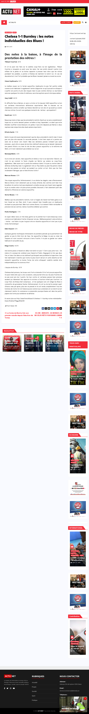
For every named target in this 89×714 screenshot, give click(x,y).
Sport (33, 696)
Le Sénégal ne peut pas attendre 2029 (77, 648)
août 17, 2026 (76, 381)
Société (34, 691)
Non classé (8, 32)
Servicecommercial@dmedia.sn (69, 691)
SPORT (14, 32)
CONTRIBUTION (74, 643)
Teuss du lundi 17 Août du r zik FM (78, 378)
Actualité (34, 682)
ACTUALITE (12, 22)
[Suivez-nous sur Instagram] (10, 688)
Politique (34, 700)
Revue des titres (75, 259)
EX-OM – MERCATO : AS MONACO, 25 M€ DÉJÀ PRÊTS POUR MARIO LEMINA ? (48, 315)
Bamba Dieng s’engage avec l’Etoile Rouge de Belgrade (11, 344)
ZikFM (77, 22)
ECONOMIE (73, 462)
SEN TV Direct (67, 22)
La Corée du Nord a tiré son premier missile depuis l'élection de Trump (19, 315)
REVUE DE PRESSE (75, 257)
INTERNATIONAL (74, 555)
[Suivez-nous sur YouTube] (14, 688)
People (34, 687)
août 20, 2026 (76, 651)
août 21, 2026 (76, 127)
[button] (82, 22)
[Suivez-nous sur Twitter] (7, 688)
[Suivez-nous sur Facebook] (4, 688)
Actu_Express (8, 336)
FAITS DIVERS (74, 120)
